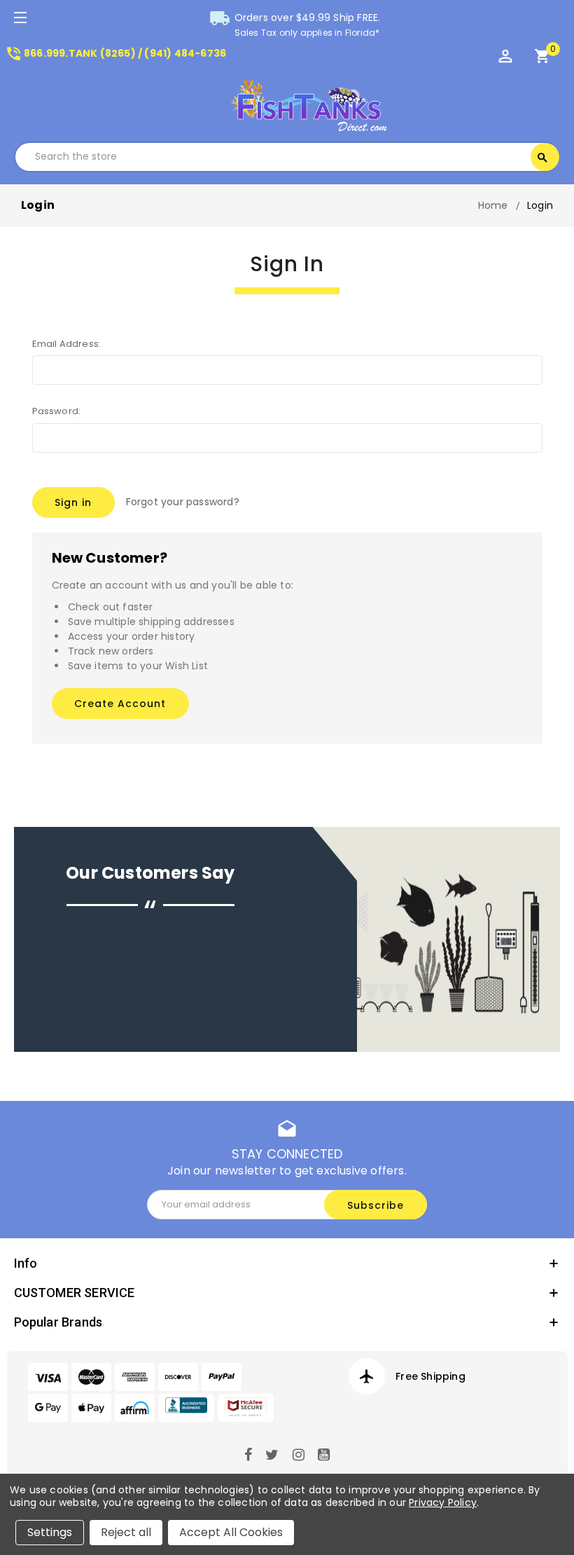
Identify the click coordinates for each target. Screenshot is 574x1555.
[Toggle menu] (19, 19)
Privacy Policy (443, 1502)
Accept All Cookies (231, 1532)
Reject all (126, 1532)
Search (542, 157)
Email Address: (67, 343)
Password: (56, 411)
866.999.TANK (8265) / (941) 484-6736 (115, 53)
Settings (49, 1532)
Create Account (120, 704)
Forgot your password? (182, 502)
